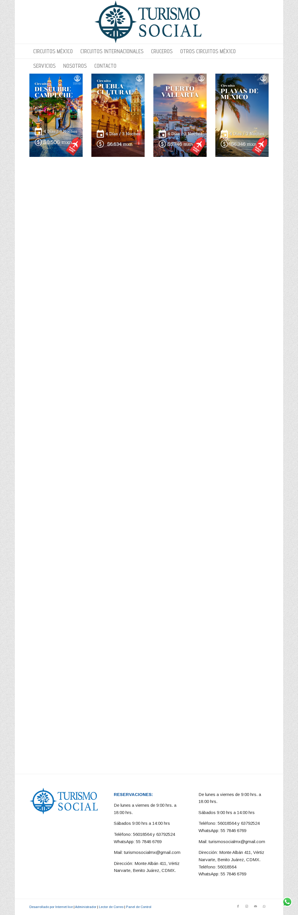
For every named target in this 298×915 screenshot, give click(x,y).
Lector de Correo (111, 907)
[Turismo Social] (149, 22)
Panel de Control (138, 907)
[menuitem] (53, 51)
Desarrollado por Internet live (51, 907)
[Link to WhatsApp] (264, 906)
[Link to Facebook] (238, 906)
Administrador (85, 907)
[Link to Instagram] (246, 906)
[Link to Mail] (255, 906)
